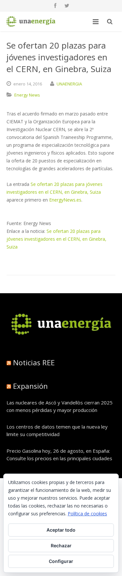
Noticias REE (34, 362)
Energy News (27, 95)
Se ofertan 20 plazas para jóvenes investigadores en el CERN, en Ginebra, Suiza (56, 239)
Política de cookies (87, 513)
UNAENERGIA (69, 84)
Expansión (30, 386)
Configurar (61, 561)
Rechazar (61, 545)
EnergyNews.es (65, 200)
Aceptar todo (61, 530)
